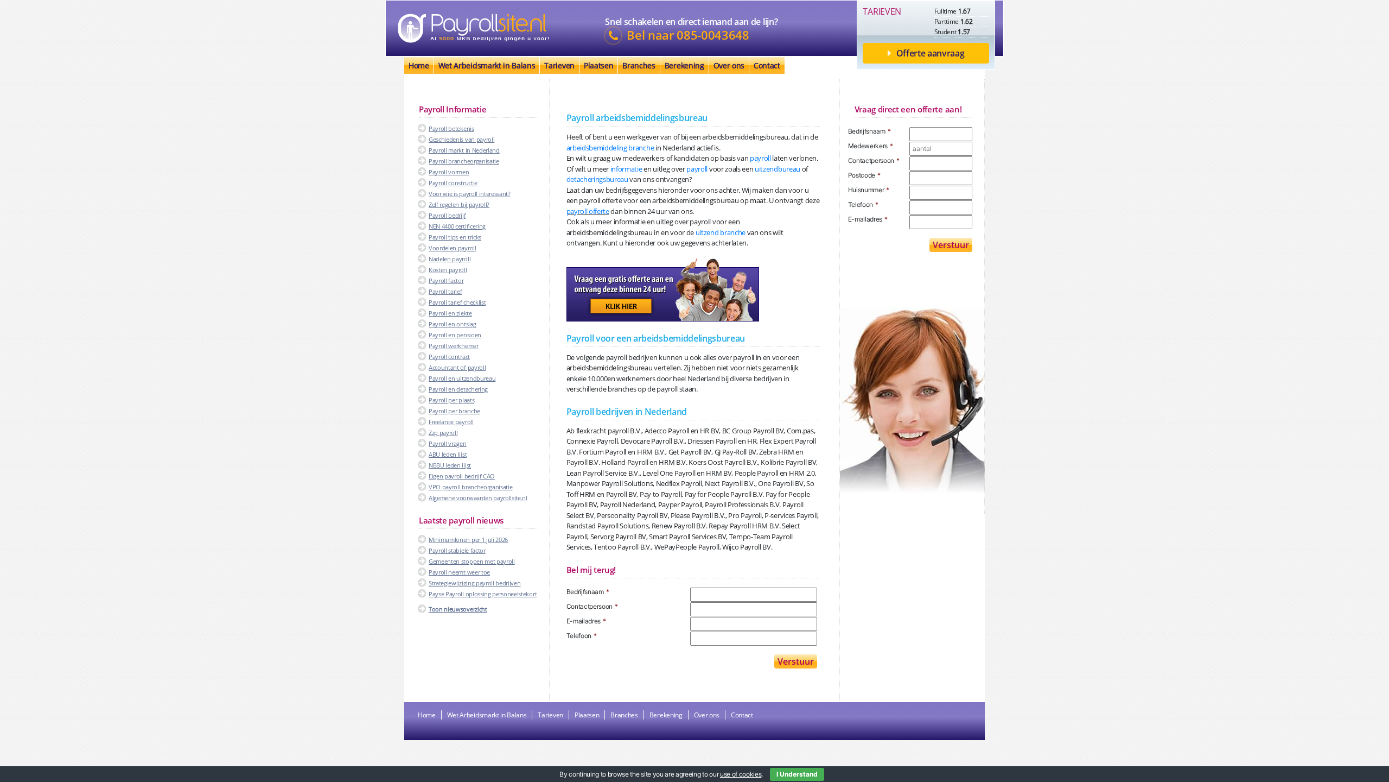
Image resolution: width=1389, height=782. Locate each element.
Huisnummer (869, 190)
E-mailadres (586, 621)
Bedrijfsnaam (587, 592)
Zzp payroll (443, 432)
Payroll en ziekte (450, 313)
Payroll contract (449, 356)
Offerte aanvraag (930, 53)
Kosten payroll (448, 270)
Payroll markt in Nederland (464, 150)
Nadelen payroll (449, 259)
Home (419, 65)
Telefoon (581, 636)
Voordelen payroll (452, 248)
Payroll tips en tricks (455, 237)
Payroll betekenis (451, 128)
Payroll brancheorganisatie (464, 161)
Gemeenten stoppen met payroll (472, 561)
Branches (638, 65)
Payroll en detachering (458, 389)
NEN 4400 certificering (457, 226)
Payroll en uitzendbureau (462, 378)
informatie (626, 169)
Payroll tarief (445, 291)
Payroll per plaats (451, 400)
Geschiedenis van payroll (461, 139)
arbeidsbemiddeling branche (610, 148)
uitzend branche (721, 232)
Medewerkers (870, 146)
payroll (760, 158)
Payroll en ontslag (452, 324)
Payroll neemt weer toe (459, 572)
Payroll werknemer (454, 346)
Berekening (684, 65)
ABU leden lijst (448, 454)
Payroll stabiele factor (457, 550)
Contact (767, 65)
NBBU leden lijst (450, 465)
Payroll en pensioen (455, 335)
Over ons (728, 65)
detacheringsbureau (597, 179)
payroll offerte (587, 211)
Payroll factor (446, 280)
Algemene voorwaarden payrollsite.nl (478, 498)
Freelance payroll (451, 422)
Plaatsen (598, 65)
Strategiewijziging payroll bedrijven (474, 583)
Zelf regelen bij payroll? (459, 204)
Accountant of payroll (457, 367)
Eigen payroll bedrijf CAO (462, 476)
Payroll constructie (453, 183)
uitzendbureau (777, 169)
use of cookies (741, 774)
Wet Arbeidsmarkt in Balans (487, 65)
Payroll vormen (449, 172)
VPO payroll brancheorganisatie (470, 487)
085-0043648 (713, 35)
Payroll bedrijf (447, 215)
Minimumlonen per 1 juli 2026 (468, 539)
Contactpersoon (592, 606)
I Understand (797, 774)
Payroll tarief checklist (457, 302)
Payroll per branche (454, 411)
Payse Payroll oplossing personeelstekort (483, 594)
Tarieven (559, 65)
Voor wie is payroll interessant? (470, 194)
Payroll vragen (448, 443)
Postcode (864, 175)
